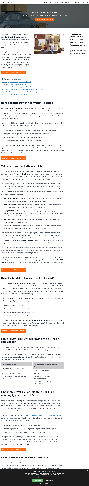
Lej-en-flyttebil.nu (8, 2)
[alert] (44, 477)
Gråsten (59, 415)
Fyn (61, 2)
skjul (19, 79)
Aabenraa (28, 415)
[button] (44, 483)
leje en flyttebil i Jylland (35, 463)
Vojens (5, 418)
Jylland (56, 2)
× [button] (87, 470)
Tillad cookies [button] (37, 480)
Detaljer (59, 474)
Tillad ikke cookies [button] (50, 480)
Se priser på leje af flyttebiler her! (44, 19)
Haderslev (52, 415)
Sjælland (67, 2)
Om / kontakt (77, 2)
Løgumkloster (43, 415)
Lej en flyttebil (47, 2)
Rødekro (35, 415)
